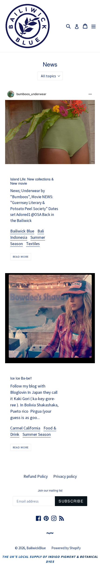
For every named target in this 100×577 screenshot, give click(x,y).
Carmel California (25, 428)
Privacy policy (65, 476)
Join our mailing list (50, 490)
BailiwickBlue (36, 548)
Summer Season (37, 434)
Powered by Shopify (66, 548)
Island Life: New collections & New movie (32, 181)
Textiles (33, 243)
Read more (21, 256)
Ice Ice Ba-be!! (21, 378)
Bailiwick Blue (22, 231)
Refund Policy (35, 476)
